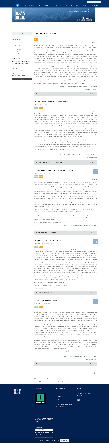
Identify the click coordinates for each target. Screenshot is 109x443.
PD (16, 51)
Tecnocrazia (59, 162)
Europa (39, 292)
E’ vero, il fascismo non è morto (45, 301)
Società (36, 39)
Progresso (53, 162)
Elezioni (17, 46)
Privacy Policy (67, 381)
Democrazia (47, 162)
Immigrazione (18, 44)
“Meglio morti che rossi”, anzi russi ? (47, 241)
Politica (36, 108)
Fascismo (40, 364)
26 (47, 378)
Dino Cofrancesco (47, 36)
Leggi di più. (56, 440)
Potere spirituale (44, 232)
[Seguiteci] (18, 5)
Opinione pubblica (49, 292)
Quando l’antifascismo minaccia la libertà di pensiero (53, 170)
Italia (39, 232)
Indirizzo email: (15, 68)
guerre (43, 292)
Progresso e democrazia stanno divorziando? (51, 102)
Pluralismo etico (46, 364)
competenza (41, 162)
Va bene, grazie (64, 440)
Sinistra (17, 53)
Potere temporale (53, 232)
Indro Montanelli (41, 93)
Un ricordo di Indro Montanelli (45, 33)
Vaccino (17, 49)
